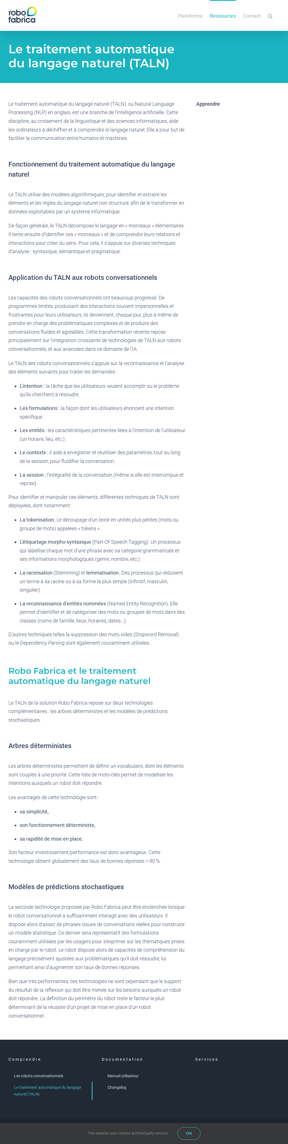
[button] (270, 15)
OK (189, 1133)
